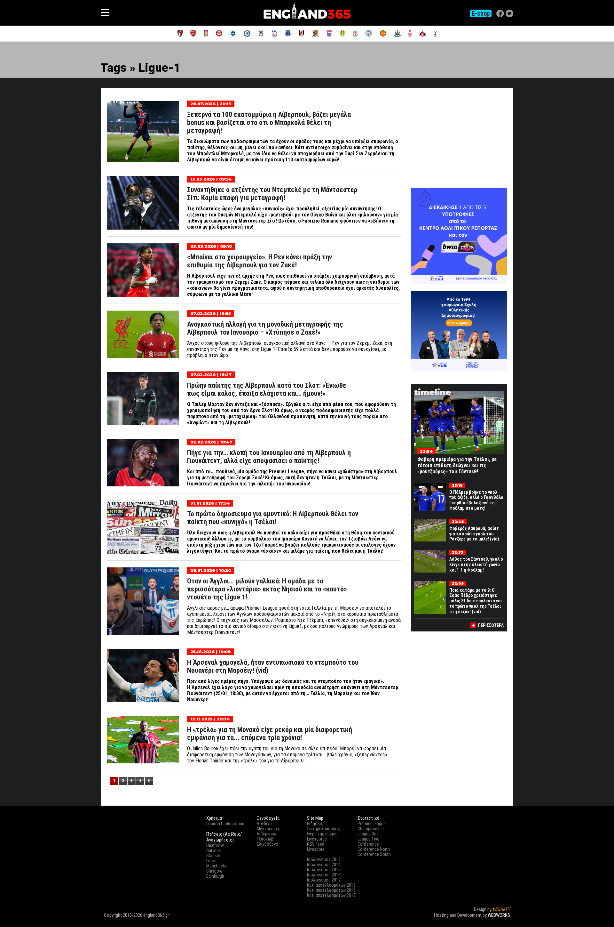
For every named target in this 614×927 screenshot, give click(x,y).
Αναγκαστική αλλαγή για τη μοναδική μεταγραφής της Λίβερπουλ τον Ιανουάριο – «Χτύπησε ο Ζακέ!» (265, 328)
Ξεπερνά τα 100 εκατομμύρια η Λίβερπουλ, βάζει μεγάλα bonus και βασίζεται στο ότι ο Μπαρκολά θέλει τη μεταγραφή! (269, 122)
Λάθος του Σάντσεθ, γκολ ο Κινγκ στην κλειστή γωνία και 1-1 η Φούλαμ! (476, 565)
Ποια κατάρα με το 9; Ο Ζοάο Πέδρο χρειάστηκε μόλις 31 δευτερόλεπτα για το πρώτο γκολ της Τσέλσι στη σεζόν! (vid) (475, 601)
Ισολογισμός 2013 (324, 859)
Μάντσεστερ (268, 828)
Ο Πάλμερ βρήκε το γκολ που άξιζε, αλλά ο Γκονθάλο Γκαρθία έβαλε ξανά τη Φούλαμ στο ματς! (476, 500)
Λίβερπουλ (266, 833)
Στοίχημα (501, 921)
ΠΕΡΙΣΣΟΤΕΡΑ (491, 625)
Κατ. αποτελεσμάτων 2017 (331, 895)
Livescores (317, 839)
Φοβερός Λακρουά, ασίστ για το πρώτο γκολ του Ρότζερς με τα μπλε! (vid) (474, 534)
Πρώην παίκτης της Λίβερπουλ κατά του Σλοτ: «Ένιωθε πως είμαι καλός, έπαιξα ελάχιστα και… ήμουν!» (266, 389)
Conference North (374, 849)
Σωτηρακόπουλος (323, 828)
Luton (211, 860)
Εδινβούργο (267, 844)
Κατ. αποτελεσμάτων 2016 (331, 890)
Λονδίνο (264, 823)
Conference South (374, 854)
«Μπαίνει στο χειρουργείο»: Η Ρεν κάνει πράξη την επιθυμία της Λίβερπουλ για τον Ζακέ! (259, 261)
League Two (369, 839)
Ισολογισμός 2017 (324, 879)
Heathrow (215, 845)
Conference (368, 844)
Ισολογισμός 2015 (324, 869)
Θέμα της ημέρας (323, 833)
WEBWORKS (499, 915)
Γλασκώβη (266, 839)
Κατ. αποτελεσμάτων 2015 (331, 885)
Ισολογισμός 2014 (324, 864)
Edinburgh (215, 876)
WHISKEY (501, 909)
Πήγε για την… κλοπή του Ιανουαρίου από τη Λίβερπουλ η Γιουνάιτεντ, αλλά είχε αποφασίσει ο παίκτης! (269, 457)
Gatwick (213, 850)
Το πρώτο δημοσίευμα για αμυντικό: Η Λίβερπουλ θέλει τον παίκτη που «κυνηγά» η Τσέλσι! (272, 518)
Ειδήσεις (315, 823)
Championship (371, 828)
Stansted (214, 855)
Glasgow (214, 871)
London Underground (225, 823)
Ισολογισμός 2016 (324, 874)
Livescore (316, 849)
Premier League (372, 823)
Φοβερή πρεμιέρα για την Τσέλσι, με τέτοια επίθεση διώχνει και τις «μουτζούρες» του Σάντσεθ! (457, 465)
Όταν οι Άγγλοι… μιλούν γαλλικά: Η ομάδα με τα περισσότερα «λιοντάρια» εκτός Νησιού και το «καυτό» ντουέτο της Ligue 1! (267, 589)
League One (368, 833)
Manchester (217, 865)
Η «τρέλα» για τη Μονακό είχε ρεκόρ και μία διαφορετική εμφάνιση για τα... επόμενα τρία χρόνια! (269, 734)
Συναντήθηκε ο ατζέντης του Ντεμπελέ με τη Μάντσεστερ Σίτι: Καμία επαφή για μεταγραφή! (272, 194)
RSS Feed (315, 844)
